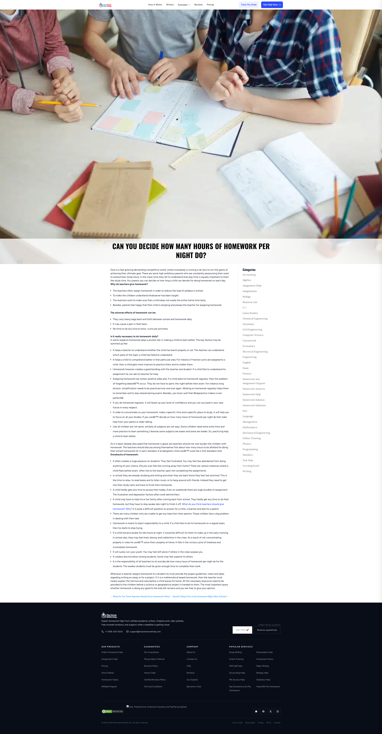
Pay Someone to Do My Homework (240, 688)
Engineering (250, 356)
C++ (245, 307)
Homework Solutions (254, 405)
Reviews (198, 4)
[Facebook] (263, 711)
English (247, 362)
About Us (191, 652)
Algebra (247, 280)
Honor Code (149, 673)
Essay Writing (235, 652)
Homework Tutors (264, 659)
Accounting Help (237, 673)
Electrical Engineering (255, 351)
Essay (246, 367)
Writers (170, 4)
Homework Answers (254, 388)
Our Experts (192, 679)
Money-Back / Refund (154, 659)
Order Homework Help (112, 652)
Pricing (210, 4)
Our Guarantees (151, 652)
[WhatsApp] (256, 711)
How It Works (155, 4)
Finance (247, 373)
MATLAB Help (235, 666)
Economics (249, 346)
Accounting (249, 274)
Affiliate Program (109, 686)
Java (245, 410)
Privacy (261, 723)
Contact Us (192, 659)
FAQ (189, 666)
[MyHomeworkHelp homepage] (111, 4)
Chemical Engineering (255, 318)
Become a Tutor (194, 686)
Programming (250, 449)
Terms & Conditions (153, 686)
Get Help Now (270, 4)
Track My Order (249, 4)
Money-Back (250, 723)
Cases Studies (250, 313)
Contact (277, 723)
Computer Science (253, 334)
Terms (268, 723)
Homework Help (252, 394)
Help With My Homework (268, 686)
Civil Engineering (252, 329)
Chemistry (248, 324)
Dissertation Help (264, 652)
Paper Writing (262, 666)
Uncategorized (251, 465)
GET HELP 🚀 (242, 630)
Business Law (250, 302)
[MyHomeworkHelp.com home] (109, 615)
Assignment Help (252, 285)
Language (248, 416)
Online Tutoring (252, 438)
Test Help (248, 460)
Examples (182, 4)
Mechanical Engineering (256, 432)
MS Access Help (237, 679)
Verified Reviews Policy (155, 679)
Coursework (249, 340)
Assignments (250, 291)
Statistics (248, 454)
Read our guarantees (267, 630)
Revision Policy (151, 666)
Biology (247, 296)
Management (250, 421)
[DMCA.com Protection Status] (112, 711)
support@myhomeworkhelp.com (145, 631)
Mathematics (250, 427)
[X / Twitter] (270, 711)
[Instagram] (278, 711)
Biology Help (262, 673)
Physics (247, 443)
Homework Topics (109, 679)
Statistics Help (263, 679)
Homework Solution (254, 399)
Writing (247, 471)
